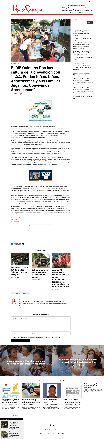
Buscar (75, 20)
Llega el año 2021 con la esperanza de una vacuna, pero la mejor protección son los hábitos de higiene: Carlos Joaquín (82, 45)
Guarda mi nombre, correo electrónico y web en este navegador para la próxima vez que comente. (36, 337)
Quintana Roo (15, 64)
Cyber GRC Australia (53, 434)
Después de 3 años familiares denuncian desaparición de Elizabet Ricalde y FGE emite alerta (82, 53)
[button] (27, 415)
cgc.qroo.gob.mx (15, 217)
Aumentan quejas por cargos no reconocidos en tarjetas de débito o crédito (31, 400)
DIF (13, 293)
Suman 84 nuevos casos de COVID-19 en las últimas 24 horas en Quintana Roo (10, 400)
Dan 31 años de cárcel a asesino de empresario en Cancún (51, 400)
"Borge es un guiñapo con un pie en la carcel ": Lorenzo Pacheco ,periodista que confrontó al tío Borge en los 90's (83, 81)
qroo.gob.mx (14, 219)
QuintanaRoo (25, 293)
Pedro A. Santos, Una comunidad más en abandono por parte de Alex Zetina (83, 67)
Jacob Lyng (32, 303)
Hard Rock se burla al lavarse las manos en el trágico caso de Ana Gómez (73, 400)
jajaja (74, 73)
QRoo (18, 293)
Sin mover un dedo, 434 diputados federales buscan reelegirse (20, 271)
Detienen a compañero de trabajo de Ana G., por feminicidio (92, 385)
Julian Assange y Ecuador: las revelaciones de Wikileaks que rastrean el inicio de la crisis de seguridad (81, 32)
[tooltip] (87, 1)
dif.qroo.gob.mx (15, 221)
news (24, 93)
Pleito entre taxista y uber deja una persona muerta (82, 74)
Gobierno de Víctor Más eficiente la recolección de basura (40, 273)
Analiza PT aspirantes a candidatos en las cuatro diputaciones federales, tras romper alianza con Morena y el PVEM (61, 278)
